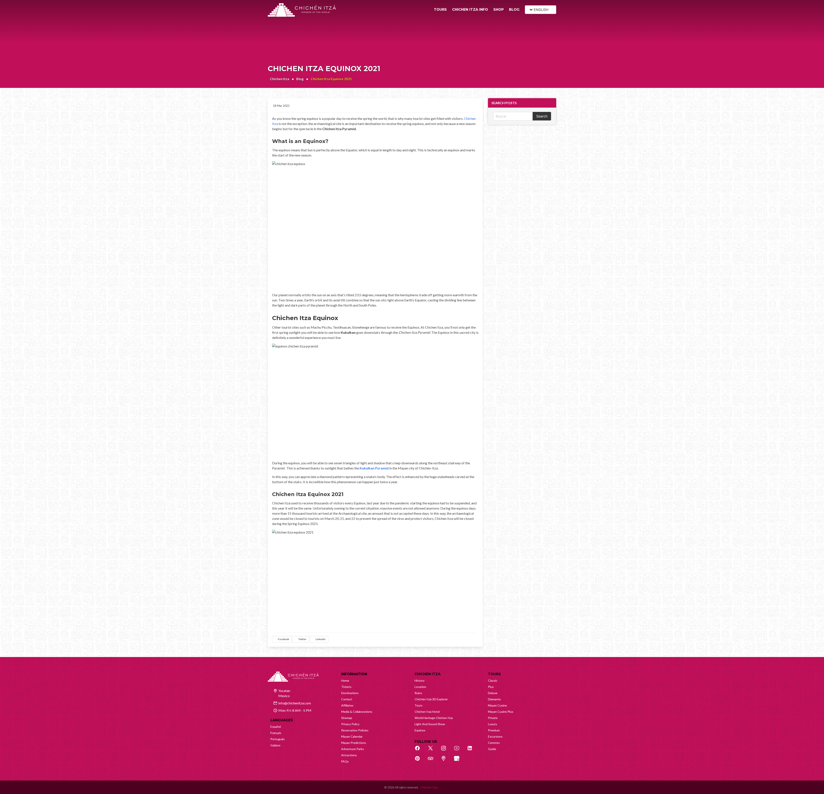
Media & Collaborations (356, 711)
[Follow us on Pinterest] (420, 761)
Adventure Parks (352, 749)
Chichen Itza (279, 79)
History (419, 680)
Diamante (494, 699)
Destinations (350, 693)
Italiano (275, 745)
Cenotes (494, 742)
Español (275, 726)
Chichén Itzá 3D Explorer (431, 699)
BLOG (514, 10)
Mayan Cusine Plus (500, 711)
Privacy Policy (350, 724)
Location (420, 687)
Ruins (418, 693)
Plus (491, 687)
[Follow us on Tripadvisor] (433, 761)
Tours (419, 705)
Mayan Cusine (497, 705)
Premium (494, 730)
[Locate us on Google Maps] (446, 761)
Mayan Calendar (352, 736)
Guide (492, 749)
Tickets (346, 687)
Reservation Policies (354, 730)
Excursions (495, 736)
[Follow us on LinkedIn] (472, 750)
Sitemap (346, 718)
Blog (300, 79)
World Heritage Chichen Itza (434, 718)
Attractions (349, 755)
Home (345, 680)
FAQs (345, 761)
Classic (492, 680)
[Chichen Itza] (302, 10)
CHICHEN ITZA (428, 674)
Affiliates (347, 705)
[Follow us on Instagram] (446, 750)
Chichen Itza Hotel (427, 711)
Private (493, 718)
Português (277, 739)
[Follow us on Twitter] (433, 750)
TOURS (440, 10)
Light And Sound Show (430, 724)
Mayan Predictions (353, 742)
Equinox (420, 730)
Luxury (492, 724)
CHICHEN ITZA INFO (470, 10)
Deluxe (492, 693)
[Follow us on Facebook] (420, 750)
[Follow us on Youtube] (459, 750)
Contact (346, 699)
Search (541, 116)
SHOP (498, 10)
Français (275, 733)
